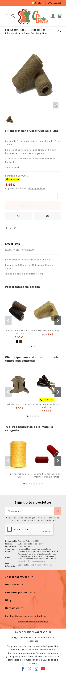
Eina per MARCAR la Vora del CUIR (47, 406)
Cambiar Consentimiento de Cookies (25, 615)
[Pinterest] (15, 228)
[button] (31, 346)
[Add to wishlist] (18, 216)
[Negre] (17, 341)
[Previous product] (58, 31)
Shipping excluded (36, 188)
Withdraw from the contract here (33, 621)
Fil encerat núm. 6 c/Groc (19, 475)
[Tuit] (10, 228)
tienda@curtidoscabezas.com (31, 561)
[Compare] (18, 327)
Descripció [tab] (13, 243)
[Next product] (60, 31)
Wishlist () (55, 3)
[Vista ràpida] (22, 327)
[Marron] (20, 341)
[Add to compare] (47, 216)
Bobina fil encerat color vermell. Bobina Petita (47, 475)
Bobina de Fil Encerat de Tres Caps (19, 332)
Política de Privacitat (44, 565)
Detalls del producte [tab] (19, 250)
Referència (11, 175)
